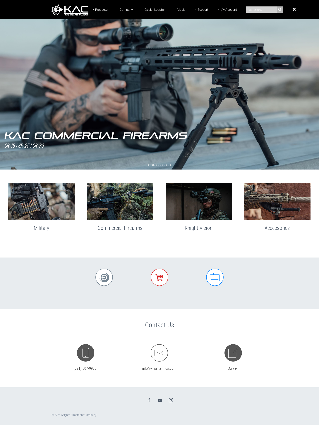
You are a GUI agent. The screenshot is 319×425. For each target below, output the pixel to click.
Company (126, 9)
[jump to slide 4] (161, 165)
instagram (171, 400)
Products (101, 9)
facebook (149, 400)
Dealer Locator (155, 9)
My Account (228, 9)
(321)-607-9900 (85, 368)
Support (202, 9)
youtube (160, 400)
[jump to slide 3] (157, 165)
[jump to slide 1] (149, 165)
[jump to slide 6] (170, 165)
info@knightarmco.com (159, 368)
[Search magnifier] (280, 9)
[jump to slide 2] (153, 165)
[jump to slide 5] (165, 165)
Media (181, 9)
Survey (233, 368)
